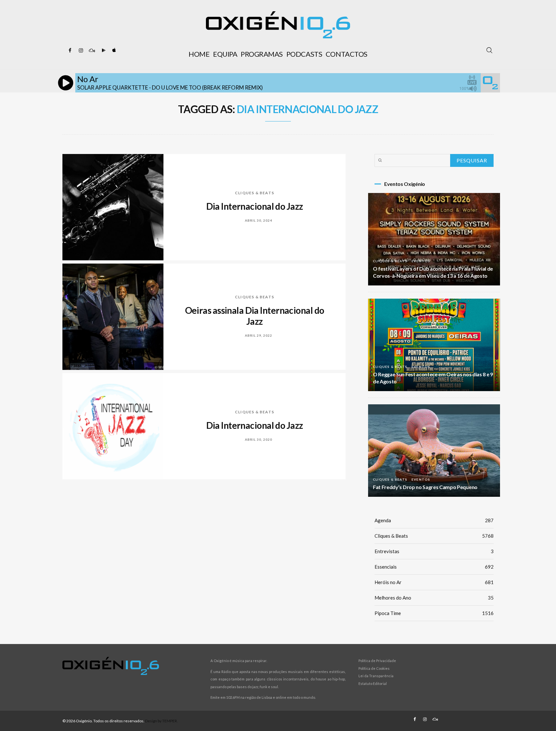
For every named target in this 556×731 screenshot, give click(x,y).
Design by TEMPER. (161, 720)
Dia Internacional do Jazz (254, 206)
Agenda (434, 520)
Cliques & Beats (254, 192)
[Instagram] (81, 50)
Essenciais (434, 567)
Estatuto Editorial (372, 683)
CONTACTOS (346, 54)
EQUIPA (225, 54)
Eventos (421, 261)
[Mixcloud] (92, 50)
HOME (199, 54)
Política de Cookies (374, 668)
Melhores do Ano (434, 598)
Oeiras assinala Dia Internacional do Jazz (254, 316)
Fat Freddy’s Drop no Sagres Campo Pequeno (425, 487)
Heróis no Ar (434, 582)
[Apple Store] (113, 50)
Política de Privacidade (377, 661)
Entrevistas (434, 551)
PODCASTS (304, 54)
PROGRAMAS (262, 54)
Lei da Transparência (376, 676)
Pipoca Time (434, 613)
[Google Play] (102, 50)
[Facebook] (70, 50)
